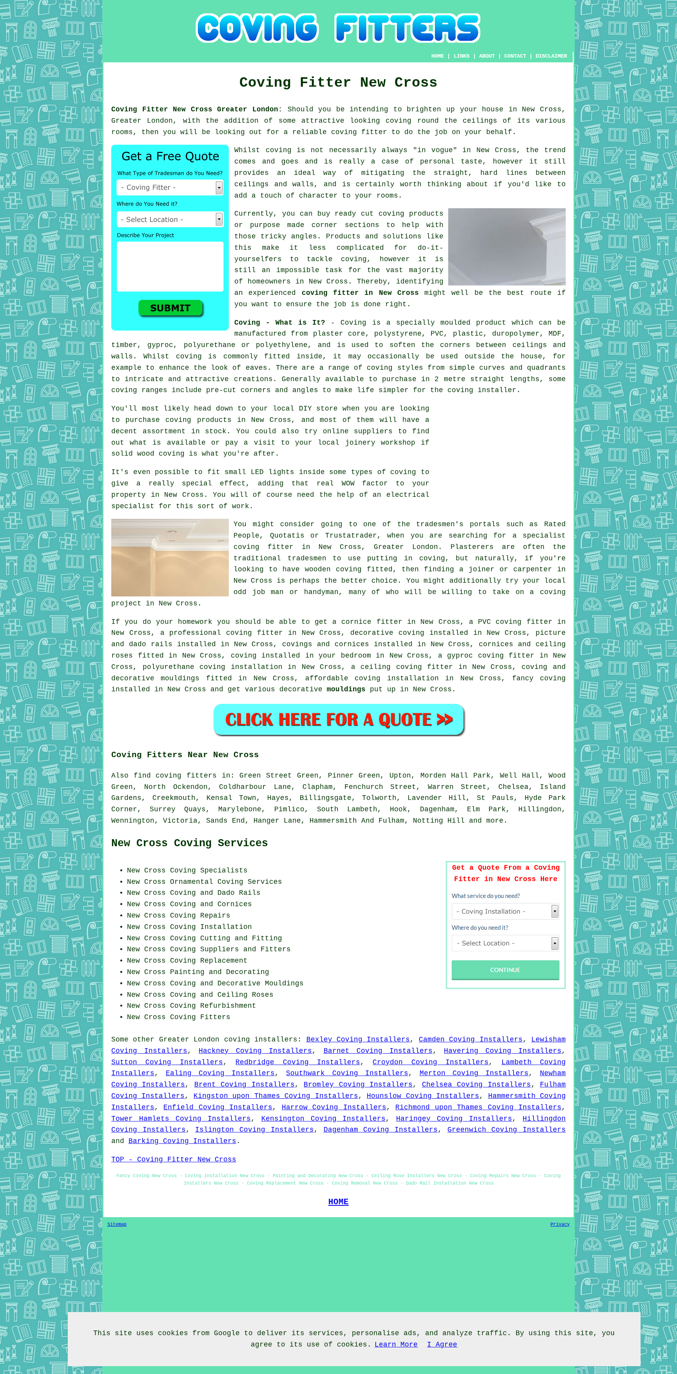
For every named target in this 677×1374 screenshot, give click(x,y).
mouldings (346, 689)
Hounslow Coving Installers (423, 1096)
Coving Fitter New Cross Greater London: (196, 109)
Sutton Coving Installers (167, 1062)
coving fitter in (261, 633)
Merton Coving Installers (474, 1073)
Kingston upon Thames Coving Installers (276, 1096)
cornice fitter (371, 622)
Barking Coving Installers (182, 1141)
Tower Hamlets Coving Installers (181, 1119)
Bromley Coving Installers (358, 1085)
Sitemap (117, 1224)
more (494, 821)
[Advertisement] (500, 458)
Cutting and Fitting (241, 938)
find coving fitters (175, 776)
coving (398, 121)
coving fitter (359, 132)
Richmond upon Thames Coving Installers (478, 1107)
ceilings (480, 121)
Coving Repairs (200, 916)
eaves (256, 368)
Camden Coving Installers (471, 1039)
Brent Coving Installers (244, 1085)
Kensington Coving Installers (323, 1119)
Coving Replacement (209, 961)
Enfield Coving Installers (217, 1107)
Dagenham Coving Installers (381, 1130)
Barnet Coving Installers (378, 1051)
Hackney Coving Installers (255, 1051)
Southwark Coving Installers (347, 1073)
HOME (437, 56)
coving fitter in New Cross (360, 293)
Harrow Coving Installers (334, 1107)
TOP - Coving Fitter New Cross (173, 1159)
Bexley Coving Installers (358, 1039)
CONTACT (515, 56)
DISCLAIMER (551, 56)
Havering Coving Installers (502, 1051)
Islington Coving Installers (254, 1130)
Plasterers (472, 547)
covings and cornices (325, 644)
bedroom (356, 656)
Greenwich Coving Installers (506, 1130)
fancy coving (539, 678)
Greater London (189, 1039)
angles (304, 236)
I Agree (442, 1345)
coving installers (260, 1039)
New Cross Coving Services (189, 843)
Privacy (560, 1224)
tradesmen (307, 558)
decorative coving (387, 633)
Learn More (396, 1345)
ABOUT (487, 56)
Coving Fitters (200, 1017)
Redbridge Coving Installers (297, 1062)
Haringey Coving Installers (454, 1119)
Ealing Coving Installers (220, 1073)
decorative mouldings (155, 678)
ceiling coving (391, 667)
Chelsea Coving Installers (476, 1085)
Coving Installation (211, 927)
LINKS (461, 56)
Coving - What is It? (279, 323)
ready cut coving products (389, 214)
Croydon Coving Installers (431, 1062)
